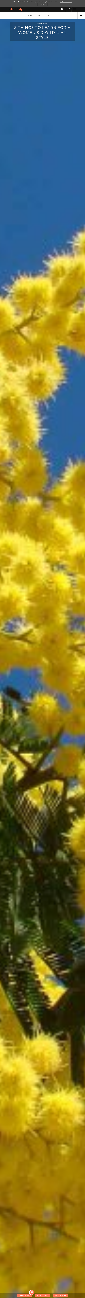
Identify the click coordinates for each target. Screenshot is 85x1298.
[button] (68, 9)
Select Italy (15, 9)
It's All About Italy (39, 15)
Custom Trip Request (43, 1295)
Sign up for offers (25, 1295)
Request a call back (60, 1295)
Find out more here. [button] (66, 1)
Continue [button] (42, 4)
